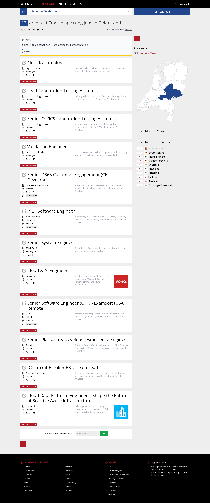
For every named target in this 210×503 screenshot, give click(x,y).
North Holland (156, 148)
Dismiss (27, 51)
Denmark (28, 474)
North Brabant (157, 156)
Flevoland (154, 168)
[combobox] (80, 11)
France (68, 478)
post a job (184, 4)
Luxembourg (70, 482)
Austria (27, 466)
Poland (68, 486)
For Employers (115, 470)
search (164, 11)
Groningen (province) (160, 185)
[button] (32, 29)
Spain (67, 474)
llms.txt (111, 494)
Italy (26, 482)
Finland (27, 478)
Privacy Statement (116, 478)
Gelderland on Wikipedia (148, 53)
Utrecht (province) (158, 160)
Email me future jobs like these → (59, 433)
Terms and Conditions (118, 474)
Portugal (28, 490)
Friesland (154, 172)
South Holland (156, 152)
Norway (27, 486)
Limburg (152, 177)
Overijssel (154, 164)
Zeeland (153, 181)
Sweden (68, 490)
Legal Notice (114, 486)
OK (104, 433)
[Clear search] (129, 11)
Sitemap (112, 490)
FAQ (110, 466)
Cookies (112, 482)
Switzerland (29, 470)
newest (128, 29)
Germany (69, 470)
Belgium (68, 466)
